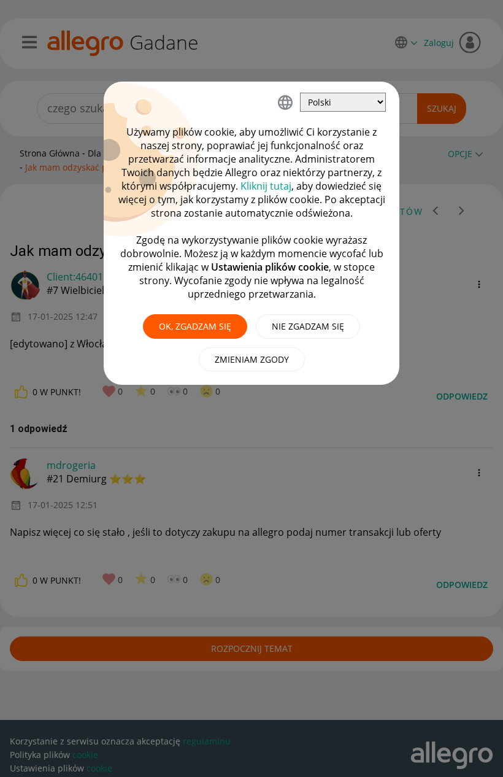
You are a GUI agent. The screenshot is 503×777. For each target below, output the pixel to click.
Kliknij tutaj (265, 186)
